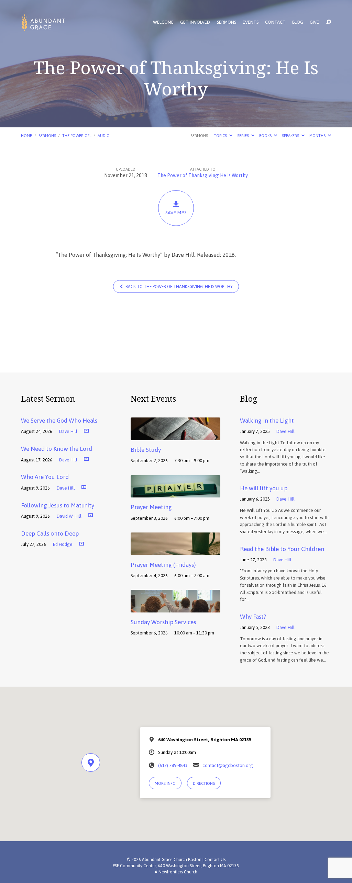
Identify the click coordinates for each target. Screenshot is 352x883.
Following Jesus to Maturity (57, 505)
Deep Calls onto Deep (50, 533)
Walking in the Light (267, 420)
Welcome (163, 22)
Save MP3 (176, 212)
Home (26, 135)
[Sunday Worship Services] (175, 607)
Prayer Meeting (151, 507)
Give (314, 22)
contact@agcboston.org (227, 765)
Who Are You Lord (45, 476)
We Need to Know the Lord (56, 448)
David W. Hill (69, 516)
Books (266, 135)
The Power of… (76, 135)
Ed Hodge (63, 544)
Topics (221, 135)
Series (243, 135)
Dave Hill (68, 431)
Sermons (226, 22)
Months (318, 135)
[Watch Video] (86, 430)
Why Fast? (253, 616)
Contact (275, 22)
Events (250, 22)
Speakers (291, 135)
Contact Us (215, 859)
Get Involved (195, 22)
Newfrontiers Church (177, 872)
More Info (165, 783)
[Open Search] (328, 22)
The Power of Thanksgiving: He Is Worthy (202, 175)
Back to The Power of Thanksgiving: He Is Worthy (178, 286)
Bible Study (146, 449)
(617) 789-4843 (172, 765)
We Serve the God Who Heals (59, 420)
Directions (204, 783)
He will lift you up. (264, 488)
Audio (104, 135)
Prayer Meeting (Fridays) (163, 564)
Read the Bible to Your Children (282, 549)
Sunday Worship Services (163, 622)
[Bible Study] (175, 435)
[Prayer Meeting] (175, 492)
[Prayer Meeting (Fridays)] (175, 550)
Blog (297, 22)
